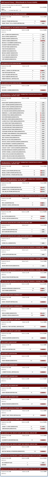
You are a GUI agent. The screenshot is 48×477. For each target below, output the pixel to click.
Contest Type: (13, 10)
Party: (2, 10)
